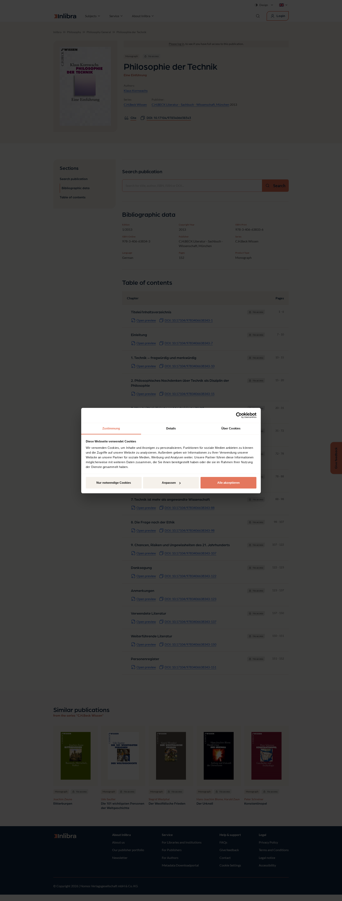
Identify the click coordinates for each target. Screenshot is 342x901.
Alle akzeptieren (228, 482)
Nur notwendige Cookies (113, 482)
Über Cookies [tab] (230, 428)
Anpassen (169, 482)
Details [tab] (171, 428)
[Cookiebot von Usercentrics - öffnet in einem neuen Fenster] (238, 415)
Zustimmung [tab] (111, 428)
